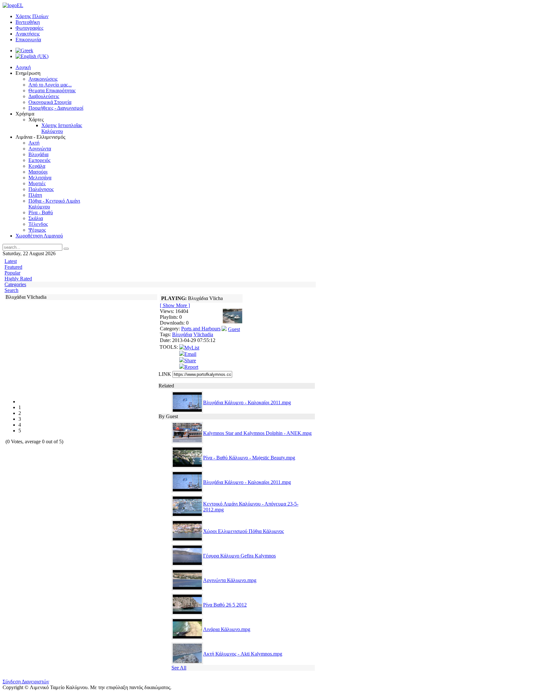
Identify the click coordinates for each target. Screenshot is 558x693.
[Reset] (66, 249)
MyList (191, 347)
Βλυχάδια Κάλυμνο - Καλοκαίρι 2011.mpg (247, 402)
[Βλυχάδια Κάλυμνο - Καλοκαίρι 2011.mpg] (187, 411)
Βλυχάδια (182, 334)
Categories (15, 284)
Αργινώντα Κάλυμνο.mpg (229, 580)
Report (191, 367)
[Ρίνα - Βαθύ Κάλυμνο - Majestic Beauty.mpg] (187, 466)
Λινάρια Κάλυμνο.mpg (226, 629)
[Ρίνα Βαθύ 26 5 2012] (187, 613)
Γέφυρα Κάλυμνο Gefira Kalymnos (239, 555)
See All (178, 667)
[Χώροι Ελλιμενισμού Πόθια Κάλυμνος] (187, 540)
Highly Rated (18, 278)
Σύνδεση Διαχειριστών (26, 681)
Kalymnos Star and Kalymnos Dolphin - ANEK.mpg (257, 433)
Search (11, 290)
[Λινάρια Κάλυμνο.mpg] (187, 638)
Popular (12, 273)
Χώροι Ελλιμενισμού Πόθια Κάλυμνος (243, 531)
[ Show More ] (175, 305)
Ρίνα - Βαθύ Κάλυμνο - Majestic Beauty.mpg (249, 457)
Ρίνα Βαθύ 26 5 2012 (225, 605)
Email (190, 354)
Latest (11, 261)
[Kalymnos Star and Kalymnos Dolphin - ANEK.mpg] (187, 442)
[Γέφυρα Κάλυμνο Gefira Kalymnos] (187, 564)
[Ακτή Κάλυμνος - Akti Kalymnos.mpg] (187, 662)
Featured (13, 267)
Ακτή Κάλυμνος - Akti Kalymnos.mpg (242, 654)
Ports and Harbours (201, 328)
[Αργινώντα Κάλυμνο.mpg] (187, 589)
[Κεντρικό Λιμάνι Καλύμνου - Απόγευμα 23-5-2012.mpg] (187, 515)
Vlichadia (203, 334)
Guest (234, 329)
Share (190, 360)
